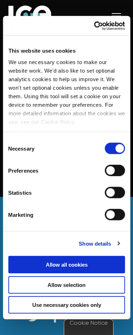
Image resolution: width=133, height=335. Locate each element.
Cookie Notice (89, 322)
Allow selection (66, 285)
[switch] (115, 170)
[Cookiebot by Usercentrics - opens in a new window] (95, 25)
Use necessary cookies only (66, 305)
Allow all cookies (67, 265)
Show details (95, 243)
